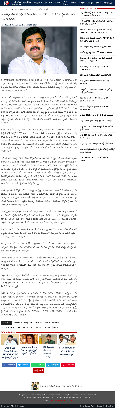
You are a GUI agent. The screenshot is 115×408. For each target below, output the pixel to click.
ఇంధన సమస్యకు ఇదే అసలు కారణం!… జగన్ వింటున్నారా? (67, 351)
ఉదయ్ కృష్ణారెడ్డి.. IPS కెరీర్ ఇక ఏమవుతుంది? (96, 52)
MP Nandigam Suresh (25, 327)
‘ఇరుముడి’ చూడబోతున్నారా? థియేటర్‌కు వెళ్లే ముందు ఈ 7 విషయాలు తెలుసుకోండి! (96, 31)
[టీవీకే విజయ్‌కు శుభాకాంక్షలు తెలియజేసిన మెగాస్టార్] (48, 339)
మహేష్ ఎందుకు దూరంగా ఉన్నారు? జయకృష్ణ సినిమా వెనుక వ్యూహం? (96, 59)
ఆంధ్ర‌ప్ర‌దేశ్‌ (38, 3)
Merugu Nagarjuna (8, 327)
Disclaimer (109, 406)
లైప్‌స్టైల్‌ (90, 3)
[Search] (111, 3)
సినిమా (57, 3)
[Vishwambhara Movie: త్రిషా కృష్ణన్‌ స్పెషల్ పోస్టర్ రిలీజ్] (29, 339)
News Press (18, 323)
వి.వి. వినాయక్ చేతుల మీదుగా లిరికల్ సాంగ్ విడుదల (95, 159)
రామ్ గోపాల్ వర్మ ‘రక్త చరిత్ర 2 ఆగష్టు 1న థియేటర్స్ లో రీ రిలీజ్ (94, 99)
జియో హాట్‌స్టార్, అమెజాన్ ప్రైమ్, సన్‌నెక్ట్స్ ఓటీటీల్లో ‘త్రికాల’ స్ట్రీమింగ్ (97, 151)
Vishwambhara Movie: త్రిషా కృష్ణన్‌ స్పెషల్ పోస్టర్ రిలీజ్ (29, 350)
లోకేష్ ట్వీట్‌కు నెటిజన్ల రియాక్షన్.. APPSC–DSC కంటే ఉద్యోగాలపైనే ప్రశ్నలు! (97, 40)
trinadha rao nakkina (43, 327)
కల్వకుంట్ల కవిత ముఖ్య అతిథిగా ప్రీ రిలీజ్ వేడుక (96, 144)
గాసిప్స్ (73, 3)
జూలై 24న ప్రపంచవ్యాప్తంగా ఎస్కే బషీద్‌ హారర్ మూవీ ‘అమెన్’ (96, 136)
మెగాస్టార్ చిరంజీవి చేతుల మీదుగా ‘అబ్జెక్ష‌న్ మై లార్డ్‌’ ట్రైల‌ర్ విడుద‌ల (96, 91)
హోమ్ (28, 3)
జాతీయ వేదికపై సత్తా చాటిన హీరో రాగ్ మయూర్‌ (96, 115)
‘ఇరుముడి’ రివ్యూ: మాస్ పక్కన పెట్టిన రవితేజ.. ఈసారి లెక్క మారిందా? (96, 22)
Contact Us (101, 406)
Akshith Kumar (11, 25)
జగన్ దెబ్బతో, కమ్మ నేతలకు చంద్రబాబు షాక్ (95, 47)
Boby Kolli (28, 323)
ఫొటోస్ (98, 3)
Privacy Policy (90, 406)
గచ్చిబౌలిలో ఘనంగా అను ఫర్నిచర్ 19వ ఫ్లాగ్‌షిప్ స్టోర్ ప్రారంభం (96, 128)
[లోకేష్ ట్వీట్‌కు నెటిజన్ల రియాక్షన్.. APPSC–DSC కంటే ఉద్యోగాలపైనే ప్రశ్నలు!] (10, 340)
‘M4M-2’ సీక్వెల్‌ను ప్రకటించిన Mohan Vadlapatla (94, 108)
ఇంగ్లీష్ (106, 3)
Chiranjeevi (38, 323)
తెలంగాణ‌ (48, 3)
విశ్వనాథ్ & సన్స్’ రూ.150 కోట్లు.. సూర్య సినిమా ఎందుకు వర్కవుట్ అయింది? (96, 14)
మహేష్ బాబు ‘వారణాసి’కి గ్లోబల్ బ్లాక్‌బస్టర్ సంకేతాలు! (94, 82)
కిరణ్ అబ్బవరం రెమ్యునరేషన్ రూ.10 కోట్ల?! (95, 75)
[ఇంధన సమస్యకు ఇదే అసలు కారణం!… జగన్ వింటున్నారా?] (67, 340)
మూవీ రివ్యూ (65, 3)
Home (3, 9)
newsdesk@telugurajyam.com (62, 400)
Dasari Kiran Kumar (52, 323)
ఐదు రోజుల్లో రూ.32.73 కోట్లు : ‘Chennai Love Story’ (95, 68)
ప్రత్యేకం (82, 3)
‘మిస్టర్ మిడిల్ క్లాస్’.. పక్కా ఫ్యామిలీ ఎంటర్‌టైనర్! (97, 121)
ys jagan (56, 327)
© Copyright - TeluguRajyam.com (12, 406)
